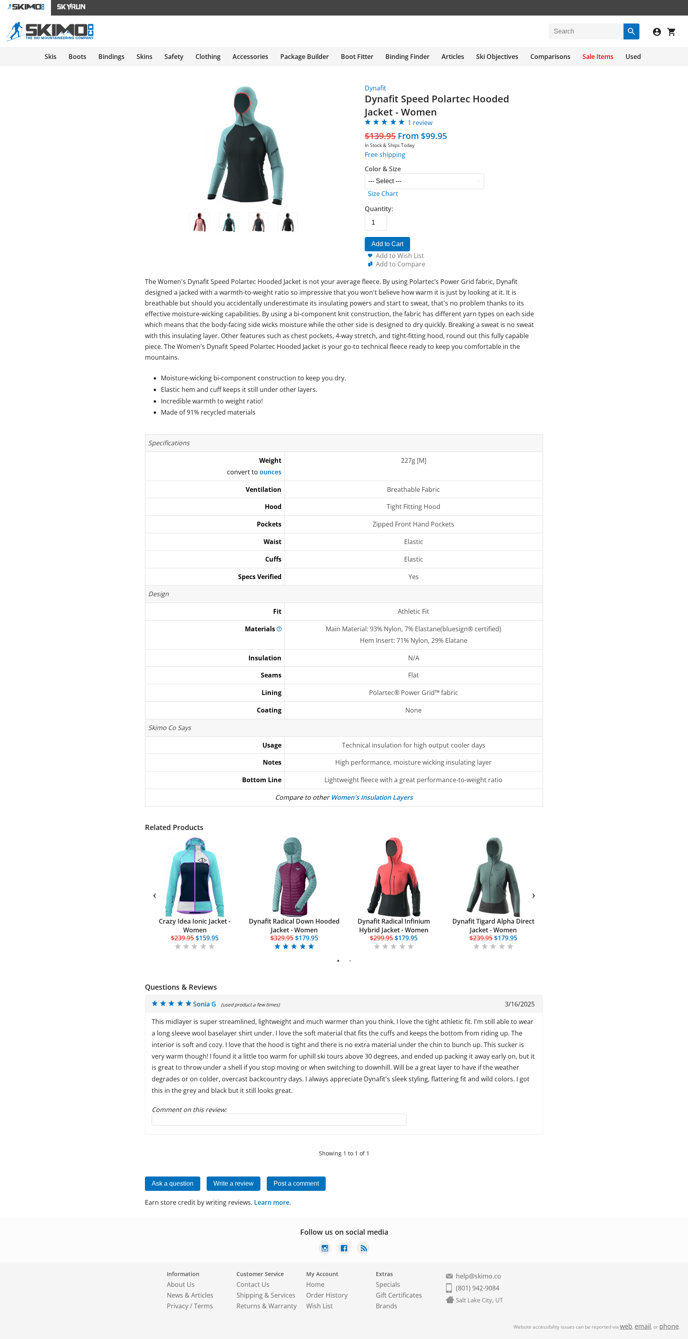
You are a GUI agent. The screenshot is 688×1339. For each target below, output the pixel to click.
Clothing (208, 56)
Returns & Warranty (266, 1306)
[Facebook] (344, 1249)
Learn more (271, 1202)
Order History (327, 1295)
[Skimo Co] (50, 39)
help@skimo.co (478, 1276)
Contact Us (253, 1284)
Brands (386, 1306)
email (643, 1326)
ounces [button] (270, 472)
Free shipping (385, 154)
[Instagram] (324, 1249)
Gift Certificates (399, 1295)
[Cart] (674, 32)
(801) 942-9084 (477, 1288)
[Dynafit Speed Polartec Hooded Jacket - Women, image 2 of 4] (229, 222)
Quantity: (379, 208)
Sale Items (598, 56)
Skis (51, 56)
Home (315, 1284)
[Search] (631, 31)
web (626, 1326)
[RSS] (363, 1249)
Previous (154, 894)
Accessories (250, 56)
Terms (203, 1306)
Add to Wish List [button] (400, 255)
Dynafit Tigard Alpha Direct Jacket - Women (493, 925)
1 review (420, 122)
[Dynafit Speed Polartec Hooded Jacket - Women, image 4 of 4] (288, 222)
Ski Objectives (497, 56)
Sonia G (204, 1004)
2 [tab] (350, 961)
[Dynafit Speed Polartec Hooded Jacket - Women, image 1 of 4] (199, 222)
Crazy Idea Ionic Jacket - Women (195, 925)
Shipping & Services (265, 1295)
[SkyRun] (71, 8)
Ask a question (173, 1183)
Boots (77, 56)
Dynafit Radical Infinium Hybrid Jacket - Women (394, 925)
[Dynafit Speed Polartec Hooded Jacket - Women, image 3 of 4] (258, 222)
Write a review (233, 1183)
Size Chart (383, 193)
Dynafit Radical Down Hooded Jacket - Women (294, 925)
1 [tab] (338, 961)
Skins (144, 56)
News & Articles (190, 1295)
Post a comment (296, 1183)
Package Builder (304, 56)
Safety (174, 56)
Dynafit (375, 88)
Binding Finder (407, 56)
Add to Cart (387, 244)
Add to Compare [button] (400, 264)
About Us (181, 1284)
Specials (388, 1284)
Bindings (111, 56)
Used (633, 56)
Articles (453, 56)
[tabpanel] (195, 894)
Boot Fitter (357, 56)
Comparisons (550, 56)
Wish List (319, 1306)
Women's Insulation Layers (372, 797)
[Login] (660, 33)
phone (669, 1326)
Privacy (177, 1306)
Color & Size (383, 168)
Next (533, 894)
